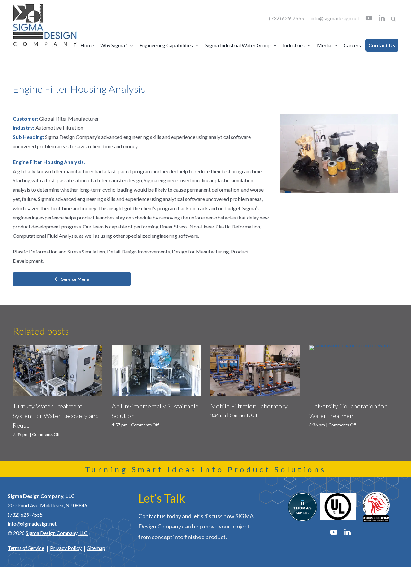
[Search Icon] (393, 19)
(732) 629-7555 (286, 18)
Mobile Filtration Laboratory (249, 406)
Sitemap (96, 548)
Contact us (152, 516)
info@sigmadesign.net (334, 18)
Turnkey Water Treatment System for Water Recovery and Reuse (56, 415)
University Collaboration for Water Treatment (348, 410)
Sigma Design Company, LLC (57, 533)
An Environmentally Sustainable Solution (155, 410)
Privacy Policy (66, 548)
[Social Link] (369, 18)
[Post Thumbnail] (57, 370)
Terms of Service (26, 548)
